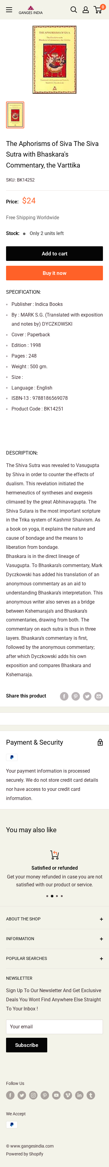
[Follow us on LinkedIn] (79, 1095)
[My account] (86, 9)
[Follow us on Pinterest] (45, 1095)
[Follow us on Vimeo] (68, 1095)
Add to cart (55, 254)
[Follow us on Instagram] (33, 1095)
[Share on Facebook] (64, 696)
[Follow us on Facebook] (10, 1095)
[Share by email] (98, 696)
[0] (98, 9)
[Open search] (74, 9)
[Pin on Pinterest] (75, 696)
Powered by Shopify (24, 1153)
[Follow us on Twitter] (22, 1095)
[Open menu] (9, 9)
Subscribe (26, 1045)
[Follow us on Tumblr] (91, 1095)
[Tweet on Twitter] (87, 696)
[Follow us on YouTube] (56, 1095)
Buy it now (55, 273)
